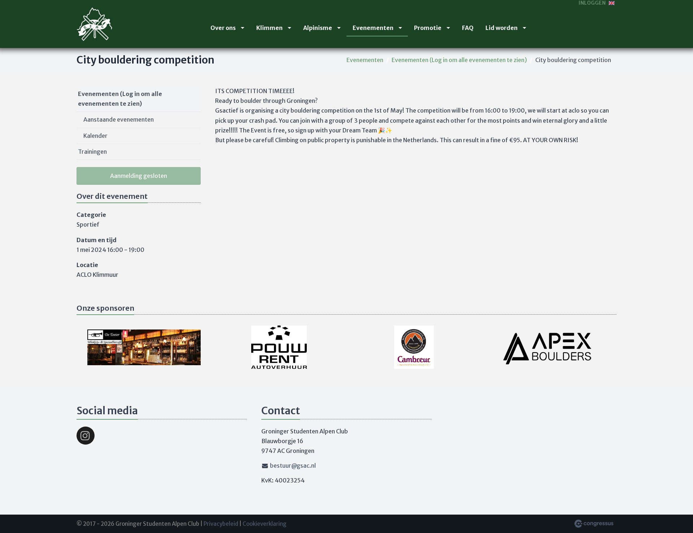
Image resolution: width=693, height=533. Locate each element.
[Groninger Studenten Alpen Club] (95, 24)
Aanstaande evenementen (118, 119)
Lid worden (501, 27)
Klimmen (269, 27)
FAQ (468, 27)
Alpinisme (317, 27)
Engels (612, 3)
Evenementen (373, 27)
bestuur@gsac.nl (293, 465)
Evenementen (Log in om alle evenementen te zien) (459, 60)
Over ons (223, 27)
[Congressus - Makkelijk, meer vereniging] (593, 524)
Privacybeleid (221, 523)
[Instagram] (86, 436)
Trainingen (92, 151)
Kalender (95, 135)
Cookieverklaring (265, 523)
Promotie (427, 27)
